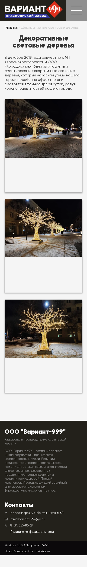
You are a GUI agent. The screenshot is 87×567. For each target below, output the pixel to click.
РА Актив (43, 551)
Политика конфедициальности (32, 531)
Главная (11, 28)
